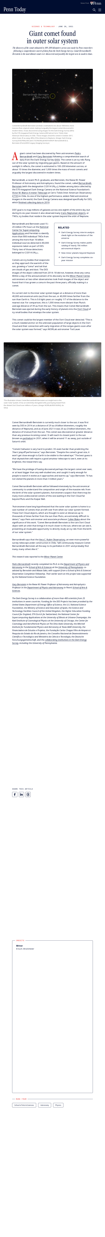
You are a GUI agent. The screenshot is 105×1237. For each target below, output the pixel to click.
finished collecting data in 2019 (33, 202)
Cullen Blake (74, 519)
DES (57, 159)
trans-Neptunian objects (73, 213)
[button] (52, 95)
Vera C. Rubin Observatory (52, 539)
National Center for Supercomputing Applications (30, 230)
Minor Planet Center (80, 275)
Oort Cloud (82, 309)
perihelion (28, 438)
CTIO (15, 196)
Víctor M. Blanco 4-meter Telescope (29, 192)
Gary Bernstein (44, 156)
